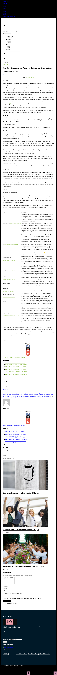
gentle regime (5, 394)
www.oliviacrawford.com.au (9, 279)
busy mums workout (9, 393)
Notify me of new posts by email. (11, 596)
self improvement (33, 396)
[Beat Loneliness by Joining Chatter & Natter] (25, 490)
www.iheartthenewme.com (8, 291)
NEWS (4, 11)
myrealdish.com (6, 304)
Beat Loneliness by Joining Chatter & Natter (21, 493)
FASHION (5, 5)
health (24, 394)
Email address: (6, 639)
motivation (41, 394)
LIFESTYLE (5, 3)
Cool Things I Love (29, 77)
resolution (27, 396)
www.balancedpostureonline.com (11, 244)
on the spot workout (14, 396)
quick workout (21, 396)
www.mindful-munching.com (9, 297)
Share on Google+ (21, 357)
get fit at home (15, 394)
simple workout (49, 396)
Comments (5, 389)
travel (47, 653)
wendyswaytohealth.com (15, 270)
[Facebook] (28, 673)
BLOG (4, 14)
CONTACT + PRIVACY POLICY (9, 16)
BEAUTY (5, 6)
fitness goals (50, 393)
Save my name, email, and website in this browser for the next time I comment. (20, 590)
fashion (19, 653)
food (25, 653)
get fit (10, 394)
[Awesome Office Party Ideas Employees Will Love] (25, 563)
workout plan (16, 397)
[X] (55, 673)
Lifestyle (5, 64)
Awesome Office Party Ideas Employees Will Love (23, 566)
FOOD (4, 10)
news (43, 653)
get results (20, 394)
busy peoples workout (18, 393)
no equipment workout (48, 394)
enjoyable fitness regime (36, 393)
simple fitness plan (41, 396)
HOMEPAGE (5, 1)
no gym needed (6, 396)
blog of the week (12, 653)
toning (4, 397)
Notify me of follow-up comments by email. (13, 593)
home (30, 653)
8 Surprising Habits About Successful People (21, 530)
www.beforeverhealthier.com (9, 260)
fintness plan (44, 393)
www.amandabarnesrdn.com (10, 285)
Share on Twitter (14, 357)
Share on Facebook (7, 357)
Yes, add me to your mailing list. (10, 603)
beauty (6, 653)
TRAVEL (4, 8)
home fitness (29, 394)
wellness (7, 397)
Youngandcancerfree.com (15, 223)
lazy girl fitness (35, 394)
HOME (4, 13)
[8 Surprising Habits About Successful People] (25, 526)
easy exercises (27, 393)
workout (11, 397)
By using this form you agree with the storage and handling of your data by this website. (23, 598)
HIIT (10, 103)
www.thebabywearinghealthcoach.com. (11, 315)
